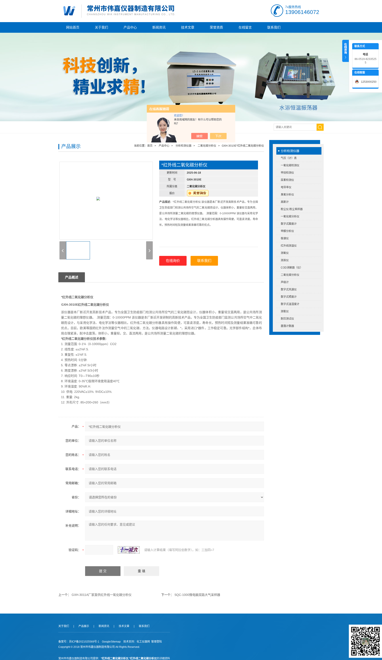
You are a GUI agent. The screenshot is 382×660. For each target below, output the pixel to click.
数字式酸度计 (289, 223)
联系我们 (274, 27)
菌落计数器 (287, 326)
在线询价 (173, 261)
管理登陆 (156, 641)
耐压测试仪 (287, 318)
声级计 (285, 282)
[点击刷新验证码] (129, 550)
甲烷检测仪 (287, 172)
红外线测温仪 (289, 245)
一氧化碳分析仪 (290, 216)
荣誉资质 (216, 27)
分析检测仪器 (290, 151)
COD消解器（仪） (292, 267)
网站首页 (72, 27)
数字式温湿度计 (290, 304)
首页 (150, 145)
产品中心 (130, 27)
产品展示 (83, 626)
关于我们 (101, 27)
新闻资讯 (159, 27)
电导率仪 (286, 187)
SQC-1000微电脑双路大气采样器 (197, 595)
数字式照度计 (289, 296)
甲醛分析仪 (287, 231)
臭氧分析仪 (287, 194)
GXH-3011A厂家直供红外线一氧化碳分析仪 (102, 595)
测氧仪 (285, 253)
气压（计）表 (289, 158)
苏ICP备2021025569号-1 (84, 641)
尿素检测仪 (287, 180)
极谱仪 (285, 238)
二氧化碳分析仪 (290, 274)
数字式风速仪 (289, 289)
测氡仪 (285, 311)
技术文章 (187, 27)
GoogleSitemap (111, 641)
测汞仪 (285, 260)
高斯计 (285, 201)
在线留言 (245, 27)
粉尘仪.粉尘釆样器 (292, 209)
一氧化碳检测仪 (290, 165)
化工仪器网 (143, 641)
